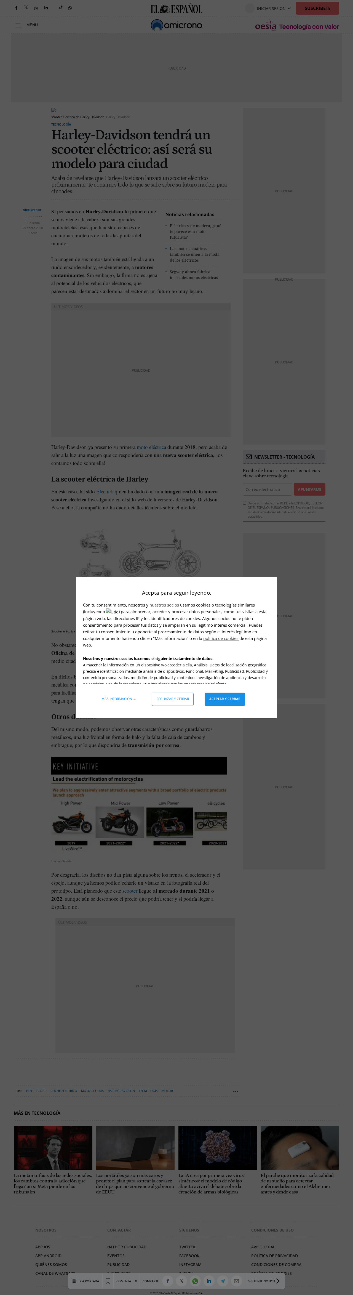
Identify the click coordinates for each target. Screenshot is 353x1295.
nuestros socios (164, 605)
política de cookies (221, 638)
